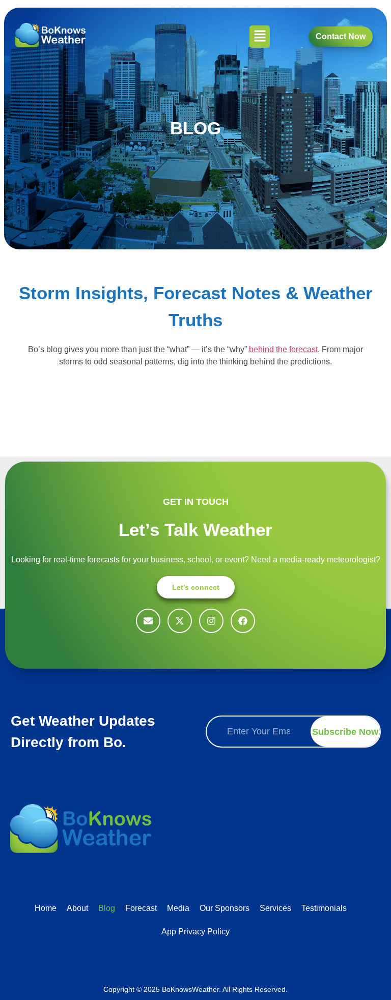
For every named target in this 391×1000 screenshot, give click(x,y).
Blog (106, 908)
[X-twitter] (179, 621)
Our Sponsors (224, 908)
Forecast (141, 908)
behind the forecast (283, 349)
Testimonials (324, 908)
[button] (259, 36)
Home (46, 908)
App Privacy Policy (195, 931)
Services (275, 908)
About (77, 908)
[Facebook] (243, 621)
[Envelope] (148, 621)
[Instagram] (211, 621)
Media (178, 908)
